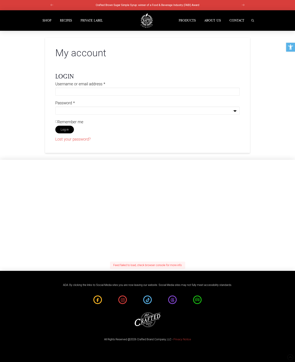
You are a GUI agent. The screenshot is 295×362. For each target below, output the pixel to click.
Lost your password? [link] (73, 139)
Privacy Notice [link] (182, 339)
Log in (65, 129)
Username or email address (87, 84)
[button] (253, 20)
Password (72, 103)
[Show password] (235, 111)
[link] (290, 47)
